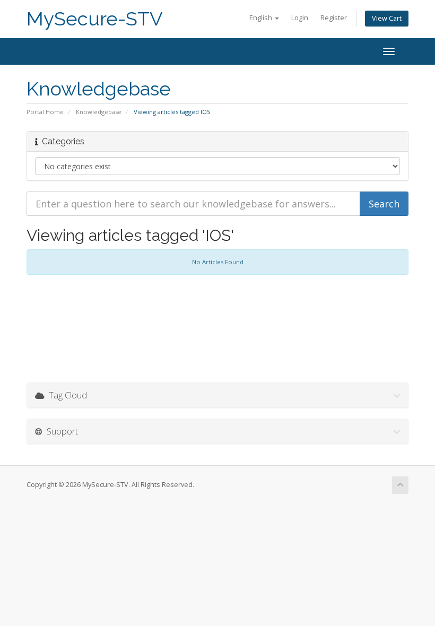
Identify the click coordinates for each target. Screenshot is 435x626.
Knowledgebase (98, 112)
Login (299, 17)
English (261, 17)
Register (333, 17)
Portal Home (45, 112)
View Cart (387, 18)
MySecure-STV (95, 18)
